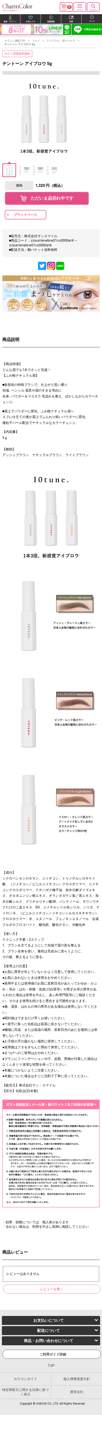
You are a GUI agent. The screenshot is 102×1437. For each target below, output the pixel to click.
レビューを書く (51, 1289)
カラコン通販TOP (14, 40)
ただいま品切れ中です (50, 198)
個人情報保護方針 (76, 1378)
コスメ (36, 40)
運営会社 (76, 1392)
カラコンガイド (25, 1378)
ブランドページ (25, 215)
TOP (51, 1365)
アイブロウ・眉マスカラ (60, 40)
